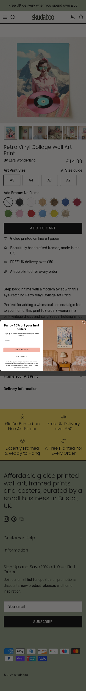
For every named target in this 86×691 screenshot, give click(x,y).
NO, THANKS (21, 356)
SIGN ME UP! (21, 350)
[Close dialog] (83, 322)
